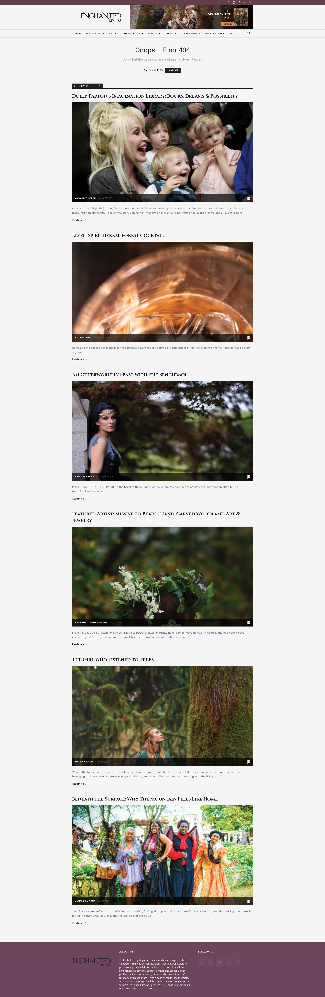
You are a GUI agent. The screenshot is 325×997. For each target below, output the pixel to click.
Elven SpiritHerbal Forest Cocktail (118, 235)
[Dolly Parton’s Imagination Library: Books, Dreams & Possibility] (162, 152)
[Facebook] (228, 2)
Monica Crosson (84, 762)
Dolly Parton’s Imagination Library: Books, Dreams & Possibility (155, 96)
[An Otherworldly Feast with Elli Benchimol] (162, 431)
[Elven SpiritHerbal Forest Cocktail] (162, 292)
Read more (78, 220)
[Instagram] (233, 2)
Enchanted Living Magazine (91, 622)
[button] (249, 33)
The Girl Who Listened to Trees (113, 660)
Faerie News (94, 33)
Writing (126, 33)
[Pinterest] (239, 2)
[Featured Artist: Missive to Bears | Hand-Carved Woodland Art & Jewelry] (162, 577)
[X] (250, 2)
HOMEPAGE (173, 70)
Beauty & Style (148, 33)
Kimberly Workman (86, 477)
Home (77, 33)
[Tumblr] (244, 2)
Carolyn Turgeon (85, 198)
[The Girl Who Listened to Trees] (162, 716)
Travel (169, 33)
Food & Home (189, 33)
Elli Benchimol (84, 337)
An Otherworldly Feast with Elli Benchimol (129, 375)
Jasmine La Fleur (85, 901)
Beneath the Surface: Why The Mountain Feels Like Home (145, 799)
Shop (232, 33)
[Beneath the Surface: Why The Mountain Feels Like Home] (162, 855)
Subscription (213, 33)
